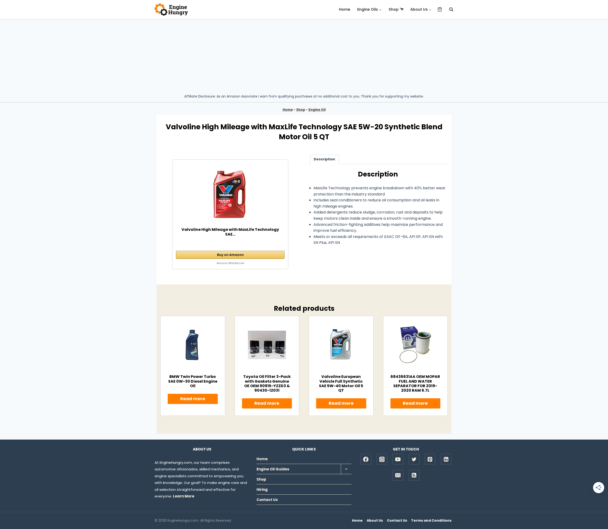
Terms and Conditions (431, 520)
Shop (394, 9)
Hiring (262, 489)
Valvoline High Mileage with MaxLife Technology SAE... (230, 232)
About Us (375, 520)
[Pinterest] (430, 459)
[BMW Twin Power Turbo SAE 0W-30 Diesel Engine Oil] (192, 345)
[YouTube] (398, 459)
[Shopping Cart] (439, 9)
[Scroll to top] (596, 510)
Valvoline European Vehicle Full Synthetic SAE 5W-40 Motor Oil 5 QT (341, 383)
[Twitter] (414, 459)
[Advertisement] (304, 55)
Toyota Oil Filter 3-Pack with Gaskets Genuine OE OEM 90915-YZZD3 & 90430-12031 (267, 383)
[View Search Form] (448, 9)
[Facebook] (366, 459)
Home (344, 9)
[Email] (398, 475)
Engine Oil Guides (272, 469)
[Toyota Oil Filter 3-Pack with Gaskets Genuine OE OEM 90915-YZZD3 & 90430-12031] (267, 345)
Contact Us (267, 499)
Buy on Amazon (230, 254)
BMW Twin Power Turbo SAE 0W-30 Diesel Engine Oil (192, 381)
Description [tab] (324, 159)
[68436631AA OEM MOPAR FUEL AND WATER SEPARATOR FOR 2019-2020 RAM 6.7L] (415, 345)
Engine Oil (317, 109)
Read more (192, 399)
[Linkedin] (446, 459)
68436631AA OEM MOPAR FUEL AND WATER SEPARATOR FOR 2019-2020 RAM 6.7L (415, 383)
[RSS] (414, 475)
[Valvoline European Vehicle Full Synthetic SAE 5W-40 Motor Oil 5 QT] (341, 345)
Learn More (183, 496)
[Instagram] (382, 459)
